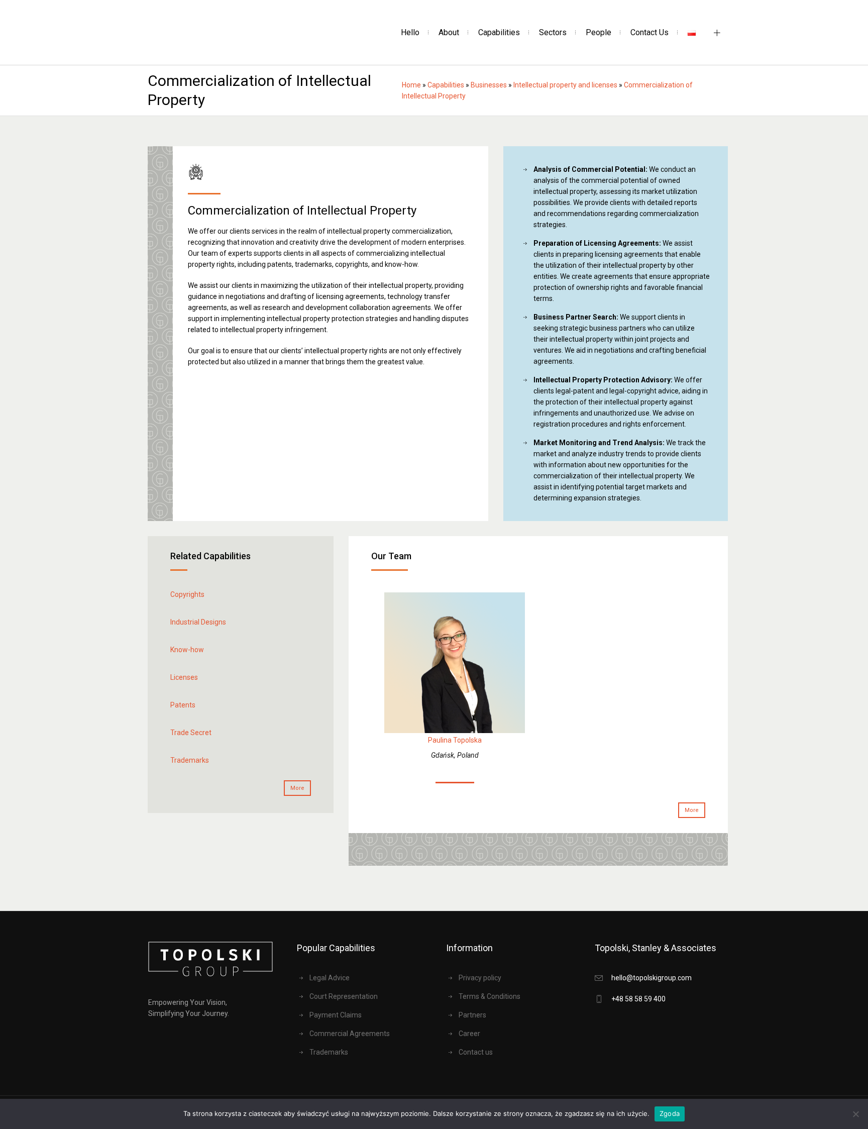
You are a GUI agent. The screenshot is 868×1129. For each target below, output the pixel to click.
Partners (472, 1015)
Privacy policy (480, 978)
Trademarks (189, 760)
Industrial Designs (198, 622)
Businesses (489, 85)
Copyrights (187, 594)
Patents (182, 705)
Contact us (476, 1052)
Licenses (184, 677)
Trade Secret (190, 733)
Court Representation (343, 996)
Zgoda (670, 1113)
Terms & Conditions (489, 996)
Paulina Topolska (455, 740)
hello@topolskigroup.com (651, 978)
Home (411, 85)
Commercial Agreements (349, 1034)
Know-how (187, 650)
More (297, 788)
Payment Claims (335, 1015)
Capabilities (445, 85)
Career (469, 1034)
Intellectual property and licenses (565, 85)
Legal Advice (329, 978)
